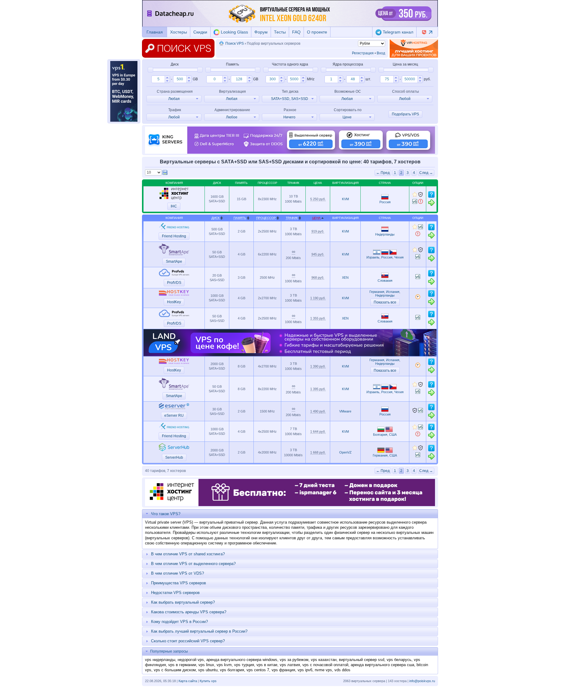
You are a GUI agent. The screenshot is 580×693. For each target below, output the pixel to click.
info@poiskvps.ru (422, 681)
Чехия (399, 257)
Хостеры (178, 32)
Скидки (200, 32)
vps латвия (290, 665)
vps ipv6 (305, 670)
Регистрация (363, 53)
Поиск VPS (234, 43)
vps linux (206, 665)
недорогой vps (191, 659)
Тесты (280, 32)
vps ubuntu (208, 670)
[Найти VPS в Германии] (381, 452)
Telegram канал (397, 32)
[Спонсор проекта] (414, 48)
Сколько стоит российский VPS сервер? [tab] (188, 641)
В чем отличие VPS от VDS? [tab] (177, 573)
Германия (376, 292)
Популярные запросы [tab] (169, 651)
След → (426, 173)
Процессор (266, 218)
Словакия (385, 280)
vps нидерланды (160, 659)
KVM (345, 199)
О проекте (317, 32)
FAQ (296, 32)
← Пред (383, 173)
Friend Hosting (174, 236)
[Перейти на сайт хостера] (431, 205)
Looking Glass (234, 32)
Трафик (292, 218)
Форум (261, 32)
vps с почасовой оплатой (325, 665)
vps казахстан (324, 659)
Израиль (372, 257)
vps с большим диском (175, 670)
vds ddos (342, 670)
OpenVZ (345, 452)
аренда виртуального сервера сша (382, 665)
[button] (167, 77)
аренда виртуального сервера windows (241, 659)
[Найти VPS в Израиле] (376, 253)
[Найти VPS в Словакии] (384, 277)
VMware (345, 411)
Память (240, 218)
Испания (392, 292)
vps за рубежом (294, 659)
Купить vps (208, 681)
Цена (316, 218)
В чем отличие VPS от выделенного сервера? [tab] (193, 563)
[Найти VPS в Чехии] (393, 253)
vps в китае (266, 665)
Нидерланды (385, 234)
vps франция (283, 670)
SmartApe (174, 261)
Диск (215, 218)
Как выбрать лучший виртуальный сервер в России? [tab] (199, 631)
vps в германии (182, 665)
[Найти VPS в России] (384, 198)
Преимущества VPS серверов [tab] (178, 583)
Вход (381, 53)
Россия (385, 202)
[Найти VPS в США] (389, 431)
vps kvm (224, 665)
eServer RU (174, 415)
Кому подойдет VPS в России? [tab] (179, 621)
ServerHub (174, 457)
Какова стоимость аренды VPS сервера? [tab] (188, 612)
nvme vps (323, 670)
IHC (174, 206)
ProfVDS (174, 283)
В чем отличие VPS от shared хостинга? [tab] (188, 554)
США (393, 434)
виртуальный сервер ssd (361, 659)
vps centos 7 (257, 670)
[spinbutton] (158, 79)
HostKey (174, 302)
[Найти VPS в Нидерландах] (384, 231)
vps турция (244, 665)
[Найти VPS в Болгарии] (381, 431)
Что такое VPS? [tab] (165, 514)
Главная (155, 32)
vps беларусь (399, 659)
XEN (345, 277)
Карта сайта (188, 681)
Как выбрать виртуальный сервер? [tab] (183, 602)
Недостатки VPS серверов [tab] (175, 592)
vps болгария (232, 670)
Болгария (380, 434)
